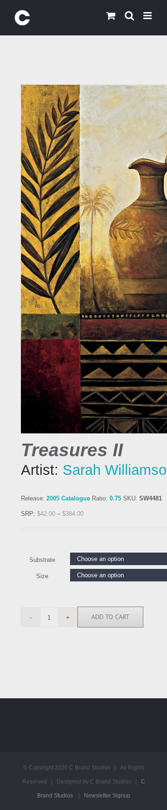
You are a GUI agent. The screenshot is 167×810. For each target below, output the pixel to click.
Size (42, 576)
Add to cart (110, 617)
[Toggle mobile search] (129, 15)
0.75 (115, 498)
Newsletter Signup (107, 795)
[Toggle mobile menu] (148, 15)
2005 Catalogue (68, 498)
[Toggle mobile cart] (111, 15)
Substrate (42, 559)
